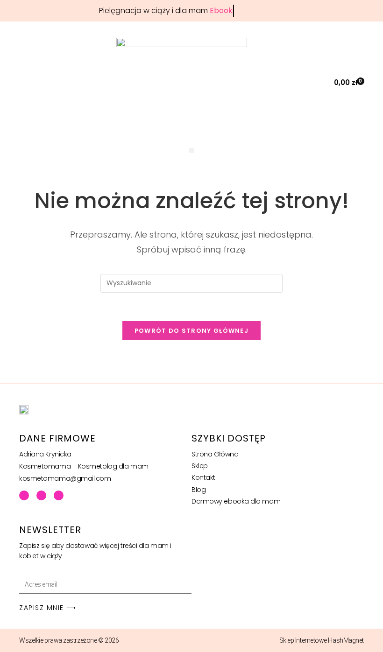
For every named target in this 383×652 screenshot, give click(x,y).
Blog (199, 489)
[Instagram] (59, 495)
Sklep (200, 465)
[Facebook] (24, 495)
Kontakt (203, 477)
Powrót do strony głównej (191, 330)
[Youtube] (41, 495)
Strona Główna (215, 454)
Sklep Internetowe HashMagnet (321, 640)
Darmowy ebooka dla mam (236, 501)
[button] (315, 82)
